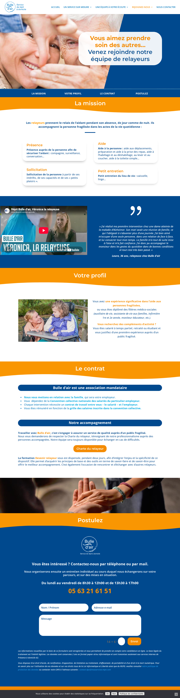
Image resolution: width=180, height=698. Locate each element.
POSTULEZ (142, 93)
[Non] (176, 694)
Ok (107, 694)
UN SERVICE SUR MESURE (76, 7)
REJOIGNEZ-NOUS (141, 7)
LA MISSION (39, 93)
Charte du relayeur (90, 448)
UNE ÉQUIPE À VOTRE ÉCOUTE (110, 7)
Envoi (134, 641)
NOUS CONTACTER (166, 7)
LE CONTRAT (107, 93)
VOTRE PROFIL (73, 93)
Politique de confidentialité (131, 694)
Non (114, 694)
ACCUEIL (55, 7)
